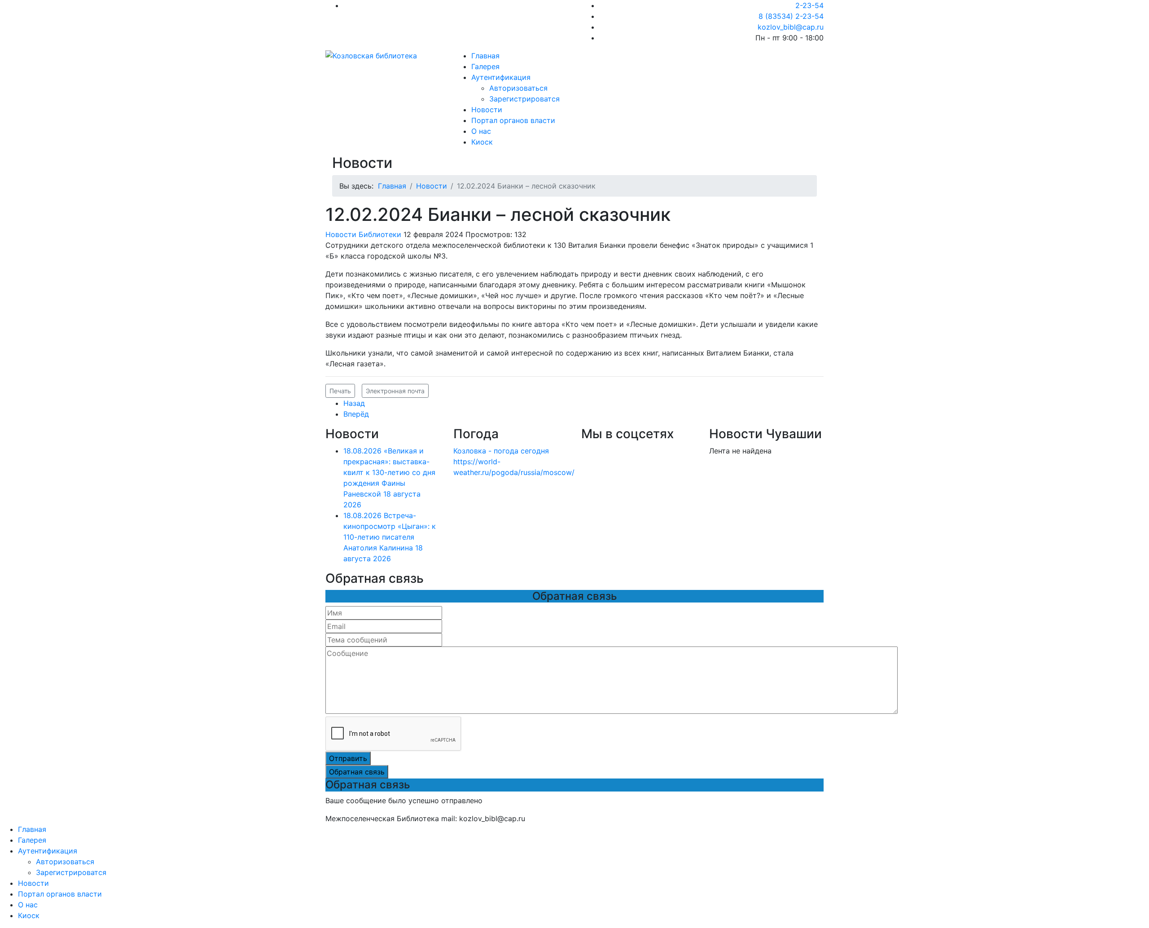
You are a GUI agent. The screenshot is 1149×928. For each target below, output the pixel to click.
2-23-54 (809, 5)
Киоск (482, 141)
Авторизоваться (518, 88)
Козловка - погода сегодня (501, 450)
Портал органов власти (513, 120)
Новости (486, 109)
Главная (485, 55)
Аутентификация (501, 77)
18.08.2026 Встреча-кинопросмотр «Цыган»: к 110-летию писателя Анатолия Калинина (389, 537)
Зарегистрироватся (524, 98)
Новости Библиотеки (363, 234)
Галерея (485, 66)
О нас (481, 131)
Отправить (348, 758)
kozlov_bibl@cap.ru (791, 26)
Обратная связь (357, 771)
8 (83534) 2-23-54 (791, 16)
